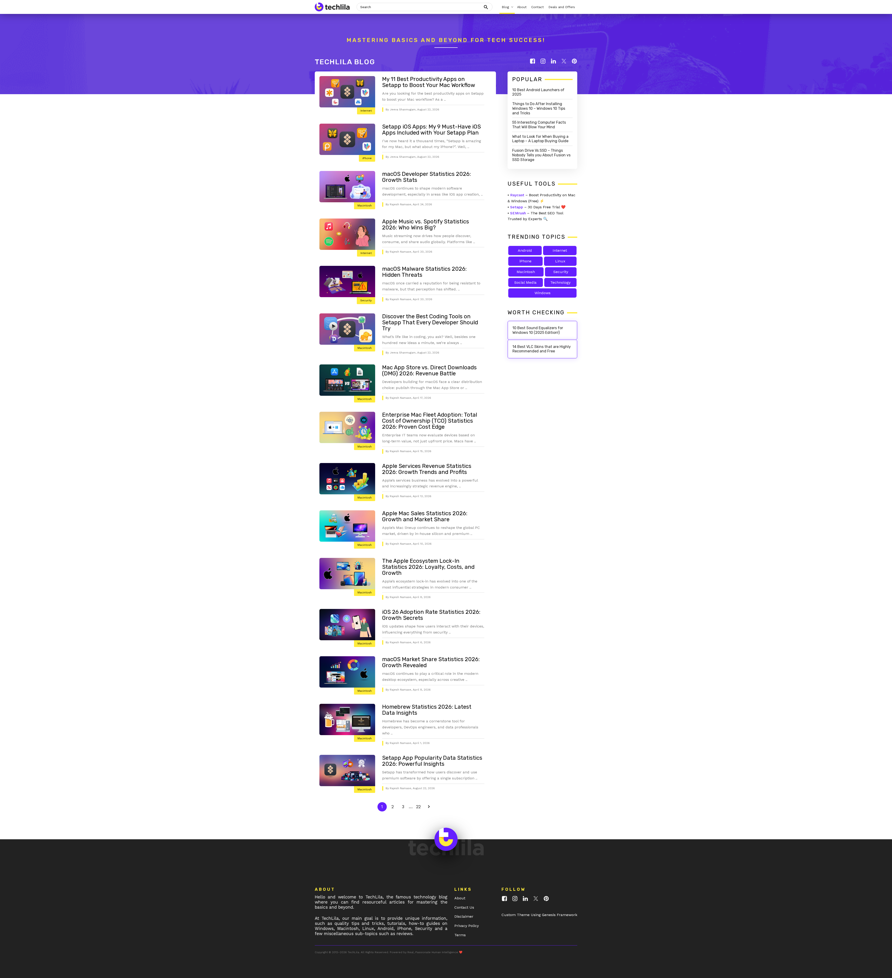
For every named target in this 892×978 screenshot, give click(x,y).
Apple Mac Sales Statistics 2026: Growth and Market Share (424, 516)
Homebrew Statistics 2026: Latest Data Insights (426, 710)
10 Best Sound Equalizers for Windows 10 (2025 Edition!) (537, 330)
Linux (560, 261)
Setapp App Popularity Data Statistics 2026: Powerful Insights (432, 761)
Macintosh (364, 205)
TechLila (353, 952)
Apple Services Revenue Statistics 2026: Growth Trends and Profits (426, 469)
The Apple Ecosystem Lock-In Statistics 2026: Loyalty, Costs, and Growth (428, 567)
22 (419, 806)
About (459, 898)
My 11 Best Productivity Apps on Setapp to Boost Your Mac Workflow (428, 82)
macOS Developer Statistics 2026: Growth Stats (426, 177)
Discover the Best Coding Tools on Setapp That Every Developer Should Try (430, 322)
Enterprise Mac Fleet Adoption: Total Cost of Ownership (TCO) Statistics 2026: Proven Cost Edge (429, 421)
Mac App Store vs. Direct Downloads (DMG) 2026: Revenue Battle (429, 370)
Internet (366, 110)
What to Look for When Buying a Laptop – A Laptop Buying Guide (540, 138)
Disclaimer (463, 916)
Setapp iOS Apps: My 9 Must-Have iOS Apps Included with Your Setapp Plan (431, 129)
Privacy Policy (466, 925)
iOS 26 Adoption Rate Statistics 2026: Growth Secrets (431, 615)
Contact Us (464, 907)
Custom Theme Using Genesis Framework (539, 915)
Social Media (525, 282)
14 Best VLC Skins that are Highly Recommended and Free (541, 349)
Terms (460, 935)
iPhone (367, 158)
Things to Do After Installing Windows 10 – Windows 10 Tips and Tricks (538, 108)
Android (525, 250)
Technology (560, 282)
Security (366, 300)
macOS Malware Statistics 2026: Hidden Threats (424, 272)
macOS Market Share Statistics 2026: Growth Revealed (431, 662)
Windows (543, 293)
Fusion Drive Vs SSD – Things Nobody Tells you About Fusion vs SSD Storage (541, 155)
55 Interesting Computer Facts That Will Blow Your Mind (539, 124)
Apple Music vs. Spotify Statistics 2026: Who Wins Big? (425, 224)
